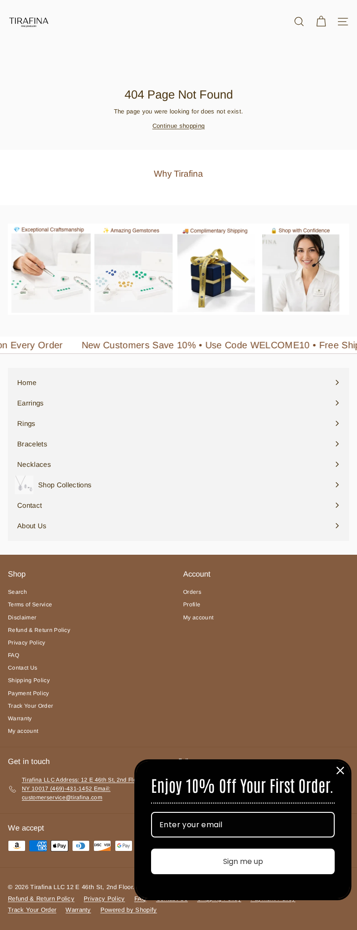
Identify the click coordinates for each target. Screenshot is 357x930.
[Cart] (321, 21)
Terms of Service (30, 604)
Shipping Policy (29, 680)
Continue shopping (178, 125)
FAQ (13, 655)
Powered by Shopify (128, 909)
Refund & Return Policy (39, 630)
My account (23, 731)
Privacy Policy (27, 642)
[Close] (340, 770)
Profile (191, 604)
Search (17, 592)
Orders (192, 592)
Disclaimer (22, 617)
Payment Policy (28, 693)
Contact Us (22, 667)
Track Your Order (30, 706)
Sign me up (243, 861)
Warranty (20, 718)
